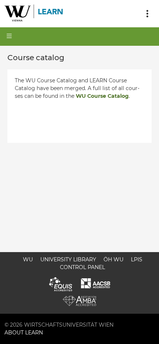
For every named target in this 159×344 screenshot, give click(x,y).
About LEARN (23, 332)
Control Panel (82, 267)
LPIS (136, 259)
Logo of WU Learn (34, 13)
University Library (68, 259)
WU (28, 259)
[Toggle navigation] (147, 13)
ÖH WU (114, 259)
